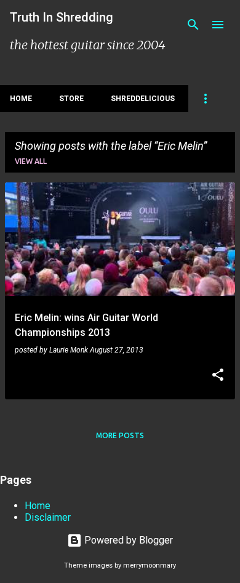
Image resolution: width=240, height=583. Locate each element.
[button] (217, 376)
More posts (120, 435)
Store (71, 98)
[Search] (193, 24)
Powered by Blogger (127, 540)
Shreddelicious (143, 98)
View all (31, 161)
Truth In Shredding (61, 17)
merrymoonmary (149, 565)
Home (21, 98)
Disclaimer (48, 517)
